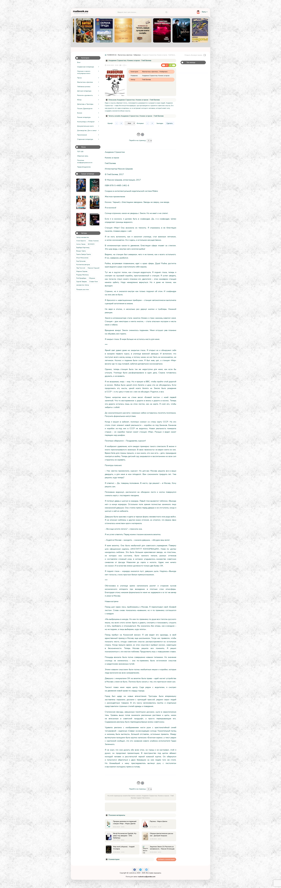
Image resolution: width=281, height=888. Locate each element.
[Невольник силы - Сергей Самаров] (94, 185)
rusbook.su (132, 873)
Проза (79, 78)
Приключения (82, 135)
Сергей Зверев (81, 282)
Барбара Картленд (82, 248)
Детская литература (84, 91)
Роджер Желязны (82, 275)
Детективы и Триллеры (85, 104)
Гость (204, 12)
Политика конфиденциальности (84, 161)
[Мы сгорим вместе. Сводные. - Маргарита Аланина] (81, 219)
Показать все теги (82, 289)
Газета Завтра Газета (83, 254)
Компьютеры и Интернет (86, 122)
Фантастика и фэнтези (85, 82)
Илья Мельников (82, 258)
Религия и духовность (85, 95)
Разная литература (83, 117)
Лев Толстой (80, 268)
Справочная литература (85, 67)
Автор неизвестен (82, 237)
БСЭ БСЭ (91, 244)
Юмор (79, 100)
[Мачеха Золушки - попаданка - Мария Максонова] (81, 185)
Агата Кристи (81, 241)
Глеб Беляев (146, 80)
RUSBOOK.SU (111, 55)
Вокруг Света (81, 251)
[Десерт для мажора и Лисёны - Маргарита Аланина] (81, 202)
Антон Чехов (80, 244)
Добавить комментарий (166, 859)
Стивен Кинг (93, 282)
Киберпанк (137, 55)
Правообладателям (84, 167)
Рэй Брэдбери (81, 278)
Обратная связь (82, 156)
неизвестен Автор (82, 285)
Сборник (92, 278)
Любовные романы (83, 87)
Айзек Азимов (93, 241)
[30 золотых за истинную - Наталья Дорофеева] (94, 202)
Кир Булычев (80, 261)
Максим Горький (93, 268)
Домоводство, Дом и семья (86, 130)
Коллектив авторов (83, 265)
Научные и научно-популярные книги (84, 72)
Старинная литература (85, 139)
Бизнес (79, 113)
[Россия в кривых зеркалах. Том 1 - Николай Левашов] (94, 219)
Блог (79, 62)
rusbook (80, 11)
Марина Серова (81, 271)
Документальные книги (85, 126)
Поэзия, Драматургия (84, 108)
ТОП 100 (80, 152)
